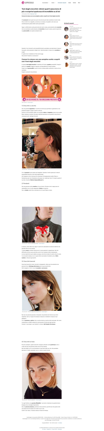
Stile (79, 2)
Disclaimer (60, 429)
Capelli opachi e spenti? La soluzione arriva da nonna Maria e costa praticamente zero (76, 51)
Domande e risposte (62, 2)
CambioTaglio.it (30, 102)
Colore (53, 2)
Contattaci (60, 422)
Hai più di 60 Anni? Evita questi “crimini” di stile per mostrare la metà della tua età (76, 58)
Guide (69, 2)
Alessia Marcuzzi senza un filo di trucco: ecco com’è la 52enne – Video (76, 45)
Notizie (74, 2)
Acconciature (45, 2)
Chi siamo (44, 429)
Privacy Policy (54, 429)
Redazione (49, 429)
